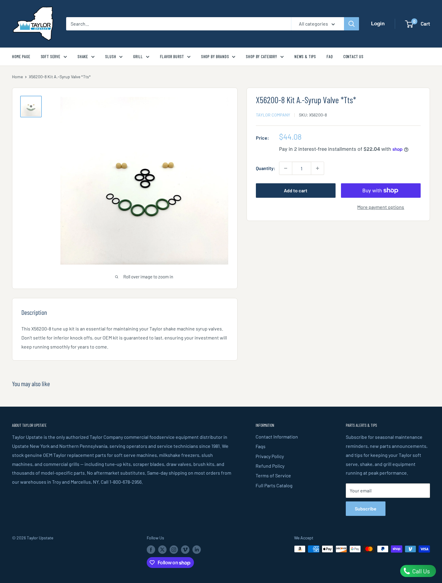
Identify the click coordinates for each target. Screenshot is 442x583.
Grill (138, 56)
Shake (83, 56)
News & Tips (305, 56)
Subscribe (365, 508)
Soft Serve (50, 56)
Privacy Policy (270, 456)
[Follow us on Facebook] (151, 549)
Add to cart (295, 190)
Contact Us (353, 56)
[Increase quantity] (317, 168)
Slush (110, 56)
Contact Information (277, 436)
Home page (21, 56)
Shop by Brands (215, 56)
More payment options (380, 207)
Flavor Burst (172, 56)
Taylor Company (273, 114)
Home (17, 76)
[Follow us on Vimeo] (185, 549)
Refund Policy (270, 466)
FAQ (330, 56)
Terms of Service (273, 475)
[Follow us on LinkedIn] (196, 549)
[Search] (351, 23)
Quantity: (265, 168)
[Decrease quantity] (285, 168)
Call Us (420, 571)
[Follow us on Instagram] (174, 549)
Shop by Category (261, 56)
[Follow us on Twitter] (162, 549)
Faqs (261, 446)
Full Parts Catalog (274, 485)
